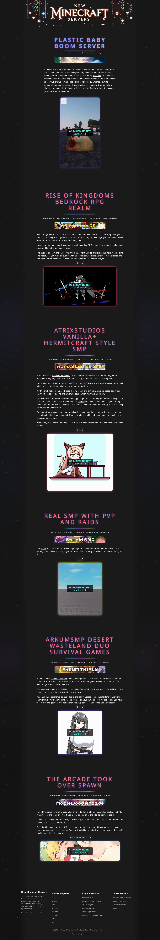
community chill (55, 795)
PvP (53, 905)
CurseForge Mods (89, 912)
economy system (73, 245)
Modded (55, 922)
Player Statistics (82, 359)
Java (85, 700)
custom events (56, 532)
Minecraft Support (119, 908)
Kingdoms (47, 234)
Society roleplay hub (110, 218)
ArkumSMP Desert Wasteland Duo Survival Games (80, 645)
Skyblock (55, 908)
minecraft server (82, 53)
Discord (114, 256)
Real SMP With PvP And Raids (80, 519)
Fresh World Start (94, 218)
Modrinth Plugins (88, 908)
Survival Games (104, 662)
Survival (54, 901)
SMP (53, 898)
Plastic (92, 53)
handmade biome (69, 662)
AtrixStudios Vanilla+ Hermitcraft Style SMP (80, 339)
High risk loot (68, 532)
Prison (54, 919)
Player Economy (96, 795)
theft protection (106, 359)
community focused (61, 375)
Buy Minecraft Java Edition (122, 898)
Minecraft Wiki (87, 898)
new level (97, 75)
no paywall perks (92, 532)
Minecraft (65, 91)
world (58, 69)
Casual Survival (53, 359)
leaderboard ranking (67, 359)
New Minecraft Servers (34, 892)
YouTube (38, 913)
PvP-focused (104, 532)
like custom (77, 827)
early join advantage (79, 218)
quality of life (94, 359)
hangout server (83, 795)
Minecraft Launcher (120, 901)
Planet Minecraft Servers (91, 901)
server (82, 383)
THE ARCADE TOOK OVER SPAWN (80, 782)
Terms (86, 934)
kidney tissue (69, 53)
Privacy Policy (77, 934)
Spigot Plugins (87, 905)
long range (92, 662)
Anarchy (55, 912)
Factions (55, 915)
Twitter (31, 913)
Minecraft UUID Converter (92, 915)
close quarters (56, 662)
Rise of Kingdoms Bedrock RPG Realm (80, 201)
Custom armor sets (68, 795)
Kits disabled (79, 532)
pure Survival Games (77, 689)
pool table (107, 795)
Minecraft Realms (119, 905)
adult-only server (49, 218)
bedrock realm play (63, 218)
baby (60, 53)
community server (59, 678)
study (99, 53)
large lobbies (82, 662)
